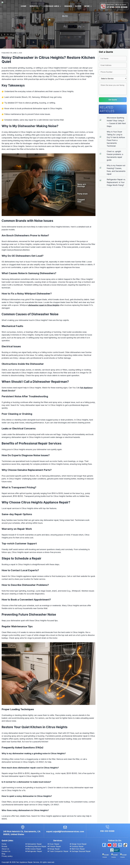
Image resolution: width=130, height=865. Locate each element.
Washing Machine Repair (36, 846)
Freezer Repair (55, 846)
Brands (4, 846)
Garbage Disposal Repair (81, 851)
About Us (5, 849)
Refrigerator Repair (34, 851)
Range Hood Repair (79, 844)
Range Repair (54, 849)
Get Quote (112, 100)
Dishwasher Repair (34, 844)
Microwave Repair (34, 849)
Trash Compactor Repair (58, 851)
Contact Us (6, 851)
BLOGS (78, 6)
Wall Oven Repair (78, 849)
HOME (23, 6)
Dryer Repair (54, 844)
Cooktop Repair (78, 846)
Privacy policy (7, 856)
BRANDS (68, 6)
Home (4, 844)
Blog (3, 854)
